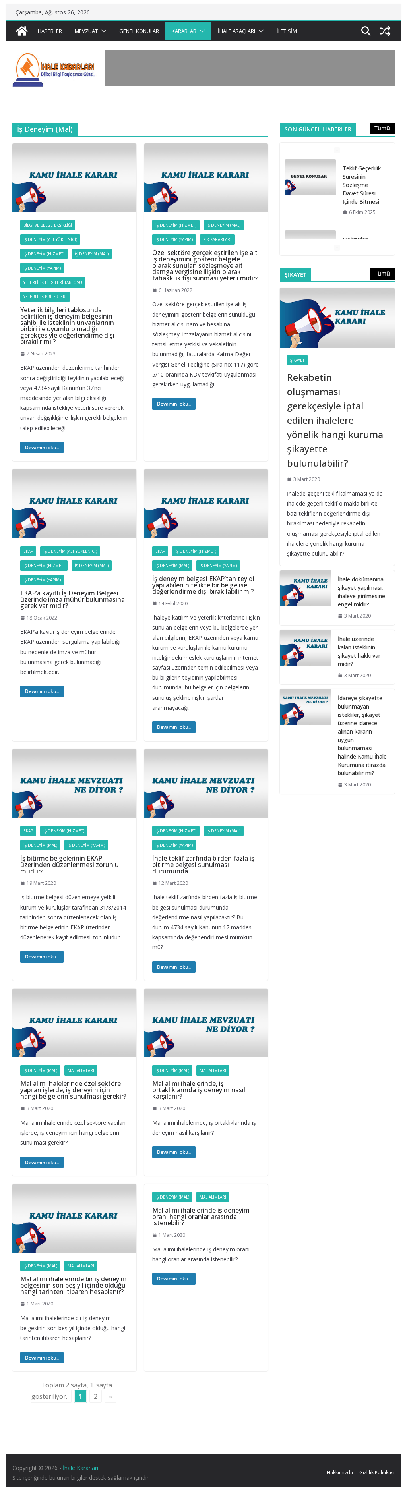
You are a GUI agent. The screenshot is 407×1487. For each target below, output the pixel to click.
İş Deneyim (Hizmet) (43, 254)
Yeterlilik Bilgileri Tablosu (52, 282)
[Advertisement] (250, 68)
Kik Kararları (217, 239)
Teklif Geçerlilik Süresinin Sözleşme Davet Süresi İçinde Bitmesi (362, 184)
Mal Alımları (81, 1070)
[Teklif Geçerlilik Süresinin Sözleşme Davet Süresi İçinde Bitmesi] (310, 177)
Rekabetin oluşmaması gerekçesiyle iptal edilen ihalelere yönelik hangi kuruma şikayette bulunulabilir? (335, 420)
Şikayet (297, 360)
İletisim (287, 31)
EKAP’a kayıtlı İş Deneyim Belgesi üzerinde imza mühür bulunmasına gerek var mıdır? (72, 599)
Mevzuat (86, 31)
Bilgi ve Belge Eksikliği (47, 225)
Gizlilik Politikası (377, 1472)
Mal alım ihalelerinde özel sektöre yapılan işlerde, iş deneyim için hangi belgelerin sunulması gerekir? (73, 1090)
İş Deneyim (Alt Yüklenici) (50, 239)
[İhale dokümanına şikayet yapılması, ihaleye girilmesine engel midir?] (305, 597)
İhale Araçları (236, 31)
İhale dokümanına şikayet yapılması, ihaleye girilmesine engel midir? (361, 591)
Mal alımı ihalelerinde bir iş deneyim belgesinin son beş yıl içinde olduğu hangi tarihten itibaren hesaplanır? (73, 1285)
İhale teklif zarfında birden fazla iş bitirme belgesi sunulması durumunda (203, 864)
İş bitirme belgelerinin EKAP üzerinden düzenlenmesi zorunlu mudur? (69, 864)
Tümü (382, 128)
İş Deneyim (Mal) (92, 254)
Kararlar (184, 31)
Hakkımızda (340, 1472)
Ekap (28, 551)
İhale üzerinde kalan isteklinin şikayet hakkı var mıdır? (359, 651)
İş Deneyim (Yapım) (42, 268)
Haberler (50, 31)
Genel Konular (139, 31)
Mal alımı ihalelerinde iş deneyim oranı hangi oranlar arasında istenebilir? (201, 1216)
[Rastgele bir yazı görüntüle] (385, 31)
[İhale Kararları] (21, 31)
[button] (102, 31)
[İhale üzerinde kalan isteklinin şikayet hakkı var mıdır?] (305, 657)
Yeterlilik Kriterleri (45, 296)
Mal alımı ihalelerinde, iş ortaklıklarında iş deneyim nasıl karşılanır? (198, 1090)
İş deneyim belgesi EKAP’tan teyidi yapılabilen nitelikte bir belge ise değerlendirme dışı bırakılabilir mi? (203, 585)
